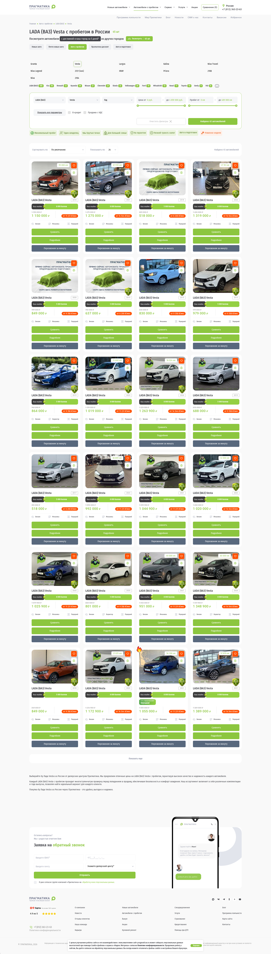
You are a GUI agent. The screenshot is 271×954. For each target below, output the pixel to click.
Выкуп (124, 919)
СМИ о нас (193, 17)
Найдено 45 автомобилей (212, 121)
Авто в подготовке (123, 47)
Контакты (208, 17)
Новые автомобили (117, 7)
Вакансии (221, 17)
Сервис (168, 7)
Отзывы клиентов (82, 919)
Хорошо (196, 945)
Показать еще (135, 758)
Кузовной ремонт (129, 930)
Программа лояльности (129, 17)
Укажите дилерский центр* (101, 866)
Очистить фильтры (158, 121)
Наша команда (81, 924)
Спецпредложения (182, 907)
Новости (179, 17)
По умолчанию (58, 149)
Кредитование (181, 924)
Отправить (84, 875)
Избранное (236, 17)
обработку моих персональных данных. (98, 882)
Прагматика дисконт (100, 47)
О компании (80, 907)
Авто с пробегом (77, 47)
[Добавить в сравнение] (74, 172)
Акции (194, 7)
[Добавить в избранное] (74, 165)
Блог (168, 17)
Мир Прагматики (153, 17)
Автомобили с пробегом (146, 7)
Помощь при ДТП (181, 930)
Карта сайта (227, 919)
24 (110, 149)
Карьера (78, 930)
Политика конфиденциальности (45, 930)
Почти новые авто (56, 47)
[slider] (138, 106)
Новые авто (36, 47)
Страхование (180, 919)
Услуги (181, 7)
